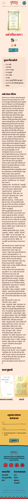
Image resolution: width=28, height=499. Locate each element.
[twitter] (11, 465)
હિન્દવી (16, 478)
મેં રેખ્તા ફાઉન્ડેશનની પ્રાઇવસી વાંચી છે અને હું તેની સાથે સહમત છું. (15, 434)
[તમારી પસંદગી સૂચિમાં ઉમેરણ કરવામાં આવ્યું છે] (12, 45)
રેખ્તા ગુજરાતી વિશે (7, 478)
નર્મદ (16, 40)
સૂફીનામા (16, 480)
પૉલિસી (16, 433)
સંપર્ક (3, 480)
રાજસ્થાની (17, 483)
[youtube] (22, 465)
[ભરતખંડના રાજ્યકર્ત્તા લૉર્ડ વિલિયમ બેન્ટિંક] (7, 386)
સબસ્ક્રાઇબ (14, 440)
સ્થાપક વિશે (5, 475)
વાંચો (13, 50)
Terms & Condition (20, 490)
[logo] (14, 3)
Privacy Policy (11, 490)
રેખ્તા (15, 475)
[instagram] (17, 465)
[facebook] (6, 465)
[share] (15, 45)
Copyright (5, 490)
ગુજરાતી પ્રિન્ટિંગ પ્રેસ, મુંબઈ (16, 80)
